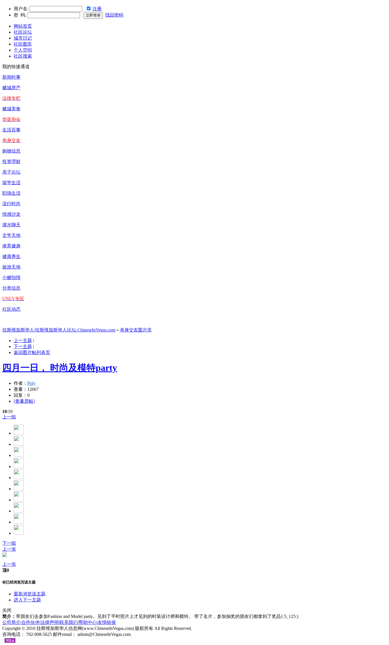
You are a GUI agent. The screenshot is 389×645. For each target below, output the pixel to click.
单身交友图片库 (136, 329)
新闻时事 (11, 77)
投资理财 (11, 161)
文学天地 (11, 235)
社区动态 (11, 309)
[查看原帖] (24, 401)
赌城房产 (11, 87)
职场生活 (11, 193)
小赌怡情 (11, 277)
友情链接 (107, 622)
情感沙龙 (11, 214)
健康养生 (11, 256)
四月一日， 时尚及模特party (59, 368)
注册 (97, 8)
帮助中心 (88, 622)
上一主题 (23, 340)
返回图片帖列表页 (32, 352)
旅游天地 (11, 266)
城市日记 (23, 38)
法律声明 (49, 622)
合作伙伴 (30, 622)
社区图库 (23, 44)
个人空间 (23, 50)
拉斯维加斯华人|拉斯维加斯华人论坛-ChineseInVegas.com (58, 329)
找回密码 (114, 15)
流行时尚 (11, 203)
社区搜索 (23, 56)
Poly (31, 383)
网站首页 (23, 26)
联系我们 (69, 622)
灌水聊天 (11, 224)
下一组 (9, 543)
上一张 (9, 549)
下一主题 (23, 346)
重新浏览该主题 (30, 593)
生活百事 (11, 129)
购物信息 (11, 150)
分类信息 (11, 288)
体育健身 (11, 245)
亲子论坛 (11, 172)
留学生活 (11, 182)
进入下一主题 (27, 599)
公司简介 (11, 622)
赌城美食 (11, 108)
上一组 (9, 416)
